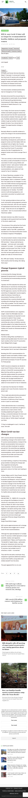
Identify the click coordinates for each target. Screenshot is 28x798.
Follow (3, 71)
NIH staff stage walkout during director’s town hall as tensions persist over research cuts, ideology (15, 586)
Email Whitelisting (20, 791)
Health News (5, 30)
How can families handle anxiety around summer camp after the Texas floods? (13, 692)
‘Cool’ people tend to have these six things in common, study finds (16, 773)
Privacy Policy (18, 788)
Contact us (9, 788)
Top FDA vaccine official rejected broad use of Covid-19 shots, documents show (15, 758)
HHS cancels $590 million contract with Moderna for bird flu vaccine (13, 601)
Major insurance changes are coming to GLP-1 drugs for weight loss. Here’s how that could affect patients (17, 766)
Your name (14, 720)
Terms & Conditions (8, 791)
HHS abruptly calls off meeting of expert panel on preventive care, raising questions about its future (13, 646)
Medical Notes (14, 793)
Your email (14, 725)
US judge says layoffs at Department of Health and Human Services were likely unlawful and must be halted (16, 751)
